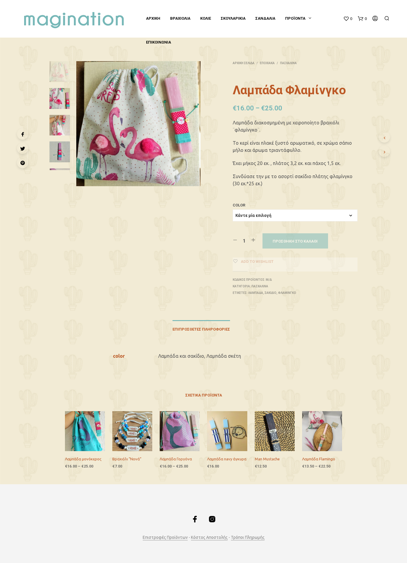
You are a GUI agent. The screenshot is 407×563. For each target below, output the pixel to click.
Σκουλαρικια (233, 18)
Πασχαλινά (288, 63)
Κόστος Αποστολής (209, 537)
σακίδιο (270, 292)
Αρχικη (153, 18)
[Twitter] (22, 148)
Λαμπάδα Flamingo (318, 459)
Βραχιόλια (180, 18)
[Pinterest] (22, 162)
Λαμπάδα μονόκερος (83, 459)
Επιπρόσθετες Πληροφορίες (201, 329)
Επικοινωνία (158, 42)
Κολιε (205, 18)
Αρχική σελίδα (243, 63)
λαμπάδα (255, 292)
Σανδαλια (265, 18)
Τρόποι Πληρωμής (248, 537)
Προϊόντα (295, 18)
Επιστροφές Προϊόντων (165, 537)
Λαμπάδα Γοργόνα (176, 459)
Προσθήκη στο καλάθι (295, 241)
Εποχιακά (267, 63)
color (239, 205)
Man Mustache (267, 459)
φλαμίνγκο (287, 292)
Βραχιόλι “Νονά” (127, 459)
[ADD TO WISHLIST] (80, 450)
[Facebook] (22, 134)
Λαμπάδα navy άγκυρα (226, 459)
